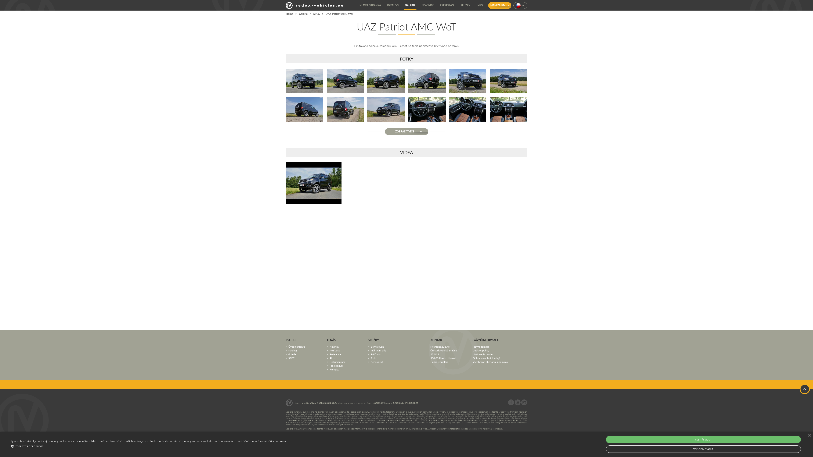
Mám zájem (498, 5)
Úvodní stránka (296, 346)
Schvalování (377, 346)
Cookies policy (481, 350)
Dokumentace (337, 361)
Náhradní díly (378, 350)
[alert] (406, 444)
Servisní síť (377, 361)
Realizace (335, 350)
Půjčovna (376, 354)
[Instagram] (524, 404)
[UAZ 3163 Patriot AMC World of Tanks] (314, 183)
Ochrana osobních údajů (487, 358)
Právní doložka (481, 346)
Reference (335, 354)
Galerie (303, 14)
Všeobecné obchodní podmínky (490, 361)
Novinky (334, 346)
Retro (374, 358)
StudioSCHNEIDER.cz (405, 403)
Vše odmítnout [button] (703, 449)
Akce (332, 358)
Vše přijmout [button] (703, 439)
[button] (149, 445)
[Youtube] (518, 404)
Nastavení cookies (483, 354)
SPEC (316, 14)
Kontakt (334, 369)
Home (289, 14)
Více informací (278, 441)
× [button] (809, 435)
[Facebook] (511, 404)
